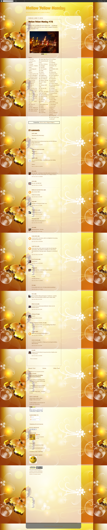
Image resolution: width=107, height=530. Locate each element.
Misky (42, 101)
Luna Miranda (33, 98)
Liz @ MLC (43, 112)
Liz (32, 276)
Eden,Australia (44, 77)
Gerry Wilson (54, 64)
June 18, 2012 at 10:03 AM (37, 241)
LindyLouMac (34, 236)
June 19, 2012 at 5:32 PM (37, 345)
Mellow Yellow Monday (45, 8)
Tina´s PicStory (44, 64)
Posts (32, 417)
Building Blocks (33, 78)
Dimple (42, 111)
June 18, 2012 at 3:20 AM (37, 214)
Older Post (56, 368)
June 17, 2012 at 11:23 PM (37, 153)
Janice (31, 99)
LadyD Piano (34, 246)
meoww (32, 93)
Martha (32, 83)
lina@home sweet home (37, 149)
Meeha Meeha (33, 111)
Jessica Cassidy (54, 103)
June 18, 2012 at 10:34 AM (37, 263)
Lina (31, 86)
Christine (43, 99)
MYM (39, 434)
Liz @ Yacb (53, 59)
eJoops (31, 64)
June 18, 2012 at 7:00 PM (37, 318)
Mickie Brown (44, 96)
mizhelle (53, 88)
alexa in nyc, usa (34, 94)
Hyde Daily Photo (45, 59)
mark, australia (33, 96)
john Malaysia (44, 78)
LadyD (42, 106)
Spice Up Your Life (34, 74)
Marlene (53, 98)
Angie (33, 201)
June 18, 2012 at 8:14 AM (37, 222)
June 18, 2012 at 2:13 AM (37, 205)
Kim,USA (32, 59)
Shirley (42, 107)
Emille (42, 70)
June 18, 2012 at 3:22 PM (37, 299)
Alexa (33, 171)
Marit (42, 98)
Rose (31, 72)
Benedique (53, 104)
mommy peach (54, 96)
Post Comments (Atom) (39, 371)
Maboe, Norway (44, 80)
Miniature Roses (33, 77)
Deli (52, 61)
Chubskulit (32, 80)
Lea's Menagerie (33, 75)
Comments (33, 419)
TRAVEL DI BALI (54, 91)
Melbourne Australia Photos (38, 190)
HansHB (42, 67)
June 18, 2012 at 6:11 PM (37, 309)
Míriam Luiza (34, 304)
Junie (52, 109)
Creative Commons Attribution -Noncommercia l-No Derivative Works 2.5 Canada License (36, 473)
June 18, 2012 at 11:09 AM (37, 272)
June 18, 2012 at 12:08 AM (37, 176)
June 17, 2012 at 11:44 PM (37, 166)
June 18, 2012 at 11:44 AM (37, 289)
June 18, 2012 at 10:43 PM (37, 335)
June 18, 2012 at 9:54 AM (37, 231)
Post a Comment (33, 358)
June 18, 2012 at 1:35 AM (37, 185)
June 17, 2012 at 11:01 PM (37, 144)
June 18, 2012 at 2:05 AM (37, 196)
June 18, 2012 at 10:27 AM (37, 254)
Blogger (61, 526)
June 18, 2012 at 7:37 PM (37, 326)
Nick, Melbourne (34, 107)
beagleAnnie (43, 75)
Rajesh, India (33, 91)
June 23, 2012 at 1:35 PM (37, 355)
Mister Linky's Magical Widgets (47, 122)
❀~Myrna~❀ (34, 314)
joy (32, 350)
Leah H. (32, 85)
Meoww (33, 158)
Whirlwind (32, 82)
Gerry (33, 293)
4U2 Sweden (44, 69)
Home (44, 368)
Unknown (34, 331)
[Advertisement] (45, 362)
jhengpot (43, 65)
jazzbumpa (43, 109)
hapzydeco (53, 78)
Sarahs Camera (54, 83)
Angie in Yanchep (34, 109)
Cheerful (53, 111)
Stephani (53, 62)
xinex (33, 227)
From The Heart (35, 259)
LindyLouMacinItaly (43, 104)
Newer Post (31, 368)
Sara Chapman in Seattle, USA (38, 322)
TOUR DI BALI (54, 90)
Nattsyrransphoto (45, 94)
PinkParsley (53, 115)
